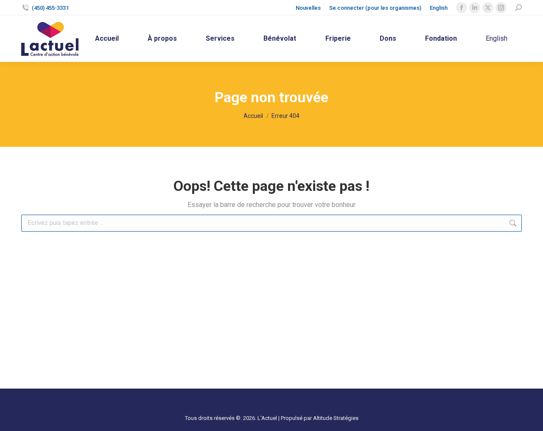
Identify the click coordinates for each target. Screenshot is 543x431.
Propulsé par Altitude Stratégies (319, 418)
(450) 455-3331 (50, 8)
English (439, 8)
